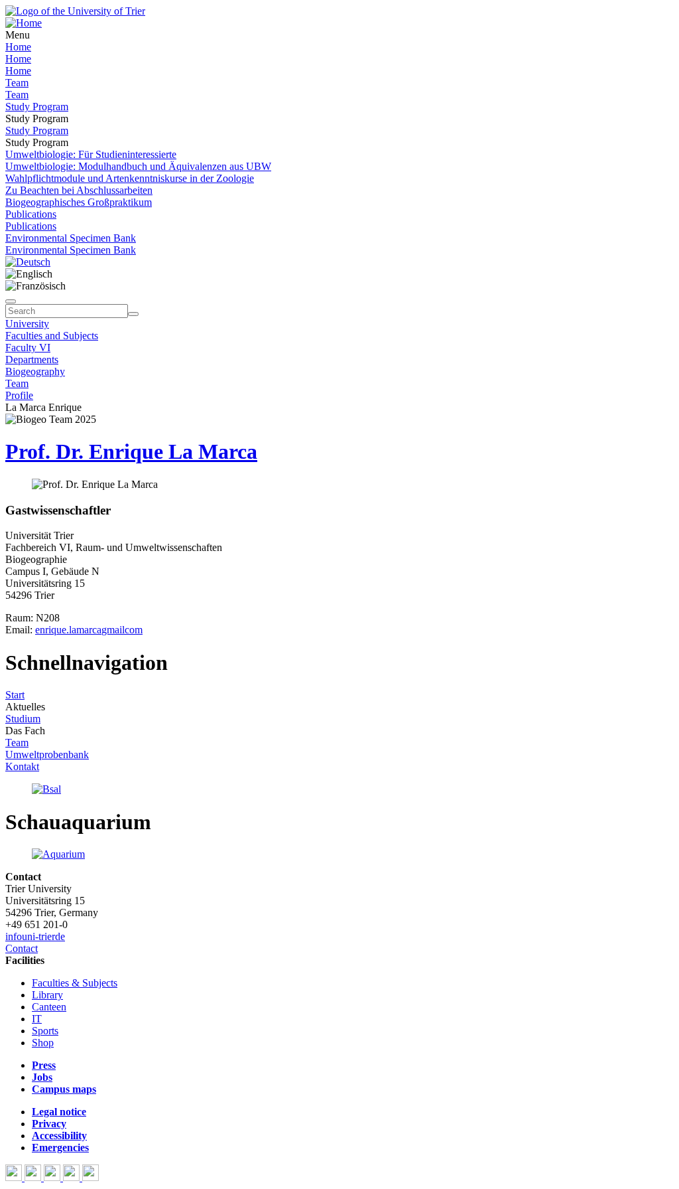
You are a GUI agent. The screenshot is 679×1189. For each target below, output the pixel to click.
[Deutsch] (27, 262)
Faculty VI (27, 347)
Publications (30, 214)
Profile (19, 395)
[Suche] (10, 301)
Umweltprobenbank (47, 754)
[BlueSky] (34, 1177)
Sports (45, 1030)
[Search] (133, 314)
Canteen (49, 1006)
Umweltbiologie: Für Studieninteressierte (90, 154)
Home (18, 46)
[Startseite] (75, 11)
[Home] (23, 23)
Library (47, 994)
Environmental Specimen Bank (70, 238)
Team (17, 82)
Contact (21, 948)
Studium (22, 718)
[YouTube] (53, 1177)
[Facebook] (15, 1177)
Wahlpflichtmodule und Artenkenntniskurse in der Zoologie (129, 178)
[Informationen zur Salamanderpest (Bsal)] (46, 789)
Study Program (36, 106)
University (27, 323)
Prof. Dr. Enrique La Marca (131, 451)
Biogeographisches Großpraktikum (78, 202)
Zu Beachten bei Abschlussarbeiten (79, 190)
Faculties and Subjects (51, 335)
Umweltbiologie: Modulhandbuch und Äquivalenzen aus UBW (138, 166)
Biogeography (35, 371)
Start (15, 694)
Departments (31, 359)
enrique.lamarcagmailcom (89, 629)
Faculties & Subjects (74, 983)
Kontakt (22, 766)
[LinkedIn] (90, 1177)
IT (37, 1018)
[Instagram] (72, 1177)
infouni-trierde (35, 936)
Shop (43, 1042)
